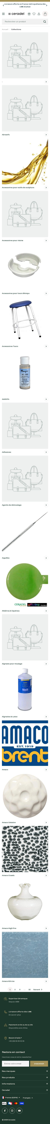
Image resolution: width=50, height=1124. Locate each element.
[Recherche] (44, 21)
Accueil (5, 29)
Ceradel (11, 1120)
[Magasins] (29, 13)
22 (29, 989)
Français (26, 1098)
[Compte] (38, 13)
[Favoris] (34, 13)
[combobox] (25, 22)
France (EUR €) (11, 1097)
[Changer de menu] (3, 13)
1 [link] (10, 989)
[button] (3, 5)
